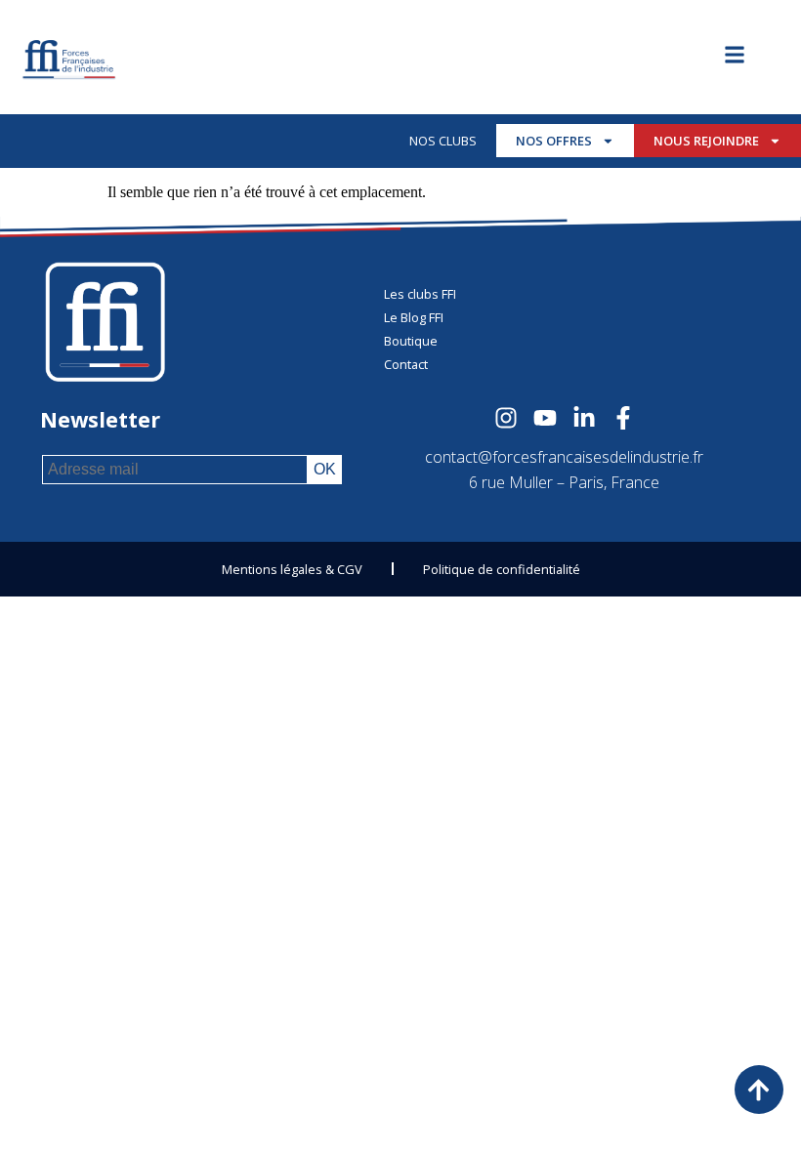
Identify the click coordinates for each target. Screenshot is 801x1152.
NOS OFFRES (554, 140)
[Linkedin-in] (584, 418)
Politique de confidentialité (501, 569)
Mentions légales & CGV (292, 569)
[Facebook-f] (623, 418)
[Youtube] (545, 418)
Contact (406, 364)
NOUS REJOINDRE (706, 140)
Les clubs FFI (420, 294)
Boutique (411, 341)
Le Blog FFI (413, 317)
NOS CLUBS (443, 140)
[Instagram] (506, 418)
